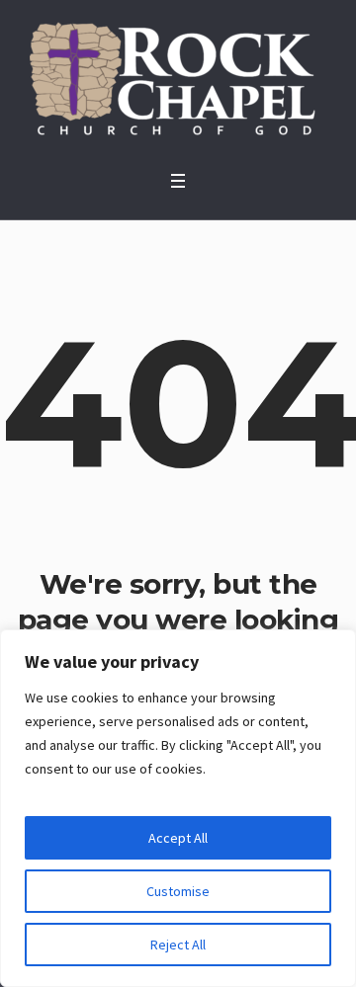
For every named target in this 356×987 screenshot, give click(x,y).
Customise (178, 891)
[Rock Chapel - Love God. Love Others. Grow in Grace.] (178, 80)
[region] (178, 808)
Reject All (178, 944)
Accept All (178, 838)
